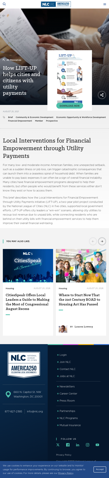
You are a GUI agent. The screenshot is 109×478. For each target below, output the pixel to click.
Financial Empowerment (20, 121)
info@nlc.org (35, 411)
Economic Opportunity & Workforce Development (81, 117)
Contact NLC (68, 369)
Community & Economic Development (34, 117)
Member (39, 121)
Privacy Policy (65, 473)
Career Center (68, 393)
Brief (10, 117)
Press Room (67, 400)
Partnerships (67, 411)
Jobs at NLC (67, 376)
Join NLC (65, 361)
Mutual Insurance (70, 425)
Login (63, 354)
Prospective (52, 121)
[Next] (102, 241)
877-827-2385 (13, 411)
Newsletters (67, 386)
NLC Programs (69, 418)
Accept (100, 469)
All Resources (14, 60)
